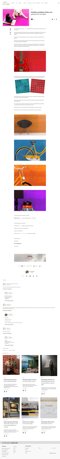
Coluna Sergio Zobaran (5, 453)
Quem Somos (27, 448)
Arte (14, 452)
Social (14, 449)
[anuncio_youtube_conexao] (30, 257)
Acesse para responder (7, 289)
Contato (26, 449)
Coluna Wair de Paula (5, 454)
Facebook (25, 233)
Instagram (21, 233)
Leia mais (6, 389)
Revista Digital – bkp (28, 451)
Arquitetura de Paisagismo (6, 448)
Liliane (34, 19)
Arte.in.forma (4, 456)
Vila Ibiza (25, 28)
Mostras (15, 451)
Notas (32, 9)
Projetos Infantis (4, 451)
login (8, 350)
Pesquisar (53, 448)
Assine (26, 453)
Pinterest (20, 225)
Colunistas (15, 446)
